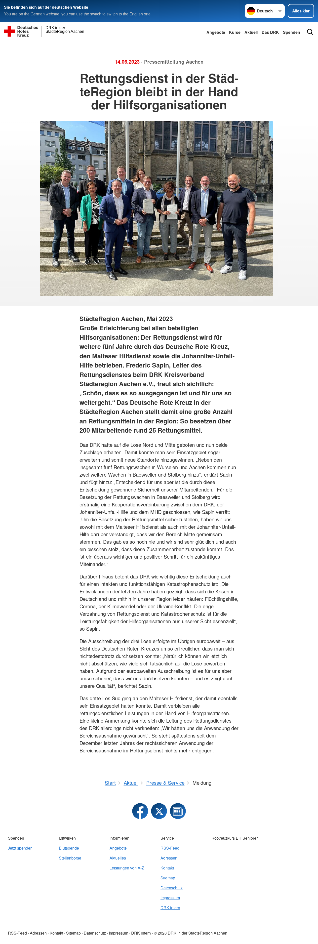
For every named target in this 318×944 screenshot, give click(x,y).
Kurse (234, 32)
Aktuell (251, 32)
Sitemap (167, 878)
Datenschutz (171, 888)
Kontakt (167, 868)
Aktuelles (118, 858)
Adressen (168, 858)
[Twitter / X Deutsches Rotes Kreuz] (159, 811)
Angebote (215, 32)
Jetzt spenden (20, 848)
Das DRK (270, 32)
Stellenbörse (70, 858)
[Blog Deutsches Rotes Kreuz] (178, 811)
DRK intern (170, 907)
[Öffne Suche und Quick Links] (310, 32)
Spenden (291, 32)
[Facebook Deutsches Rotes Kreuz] (140, 811)
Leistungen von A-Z (127, 868)
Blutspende (69, 848)
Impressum (170, 898)
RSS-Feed (169, 848)
